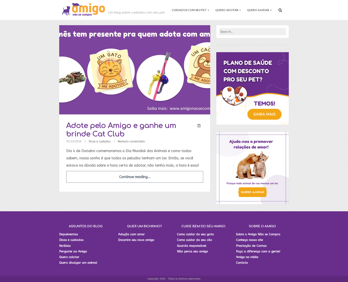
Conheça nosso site (249, 240)
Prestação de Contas (251, 246)
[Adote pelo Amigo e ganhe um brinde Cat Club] (134, 69)
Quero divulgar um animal (78, 262)
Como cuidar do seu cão (194, 240)
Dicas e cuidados (100, 141)
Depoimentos (68, 234)
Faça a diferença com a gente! (258, 251)
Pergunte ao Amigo (73, 251)
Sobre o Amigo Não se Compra (258, 234)
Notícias (65, 246)
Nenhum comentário (131, 141)
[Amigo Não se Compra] (83, 10)
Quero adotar (69, 257)
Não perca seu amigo (192, 251)
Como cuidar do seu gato (195, 234)
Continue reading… (134, 177)
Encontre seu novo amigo (136, 240)
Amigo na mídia (247, 257)
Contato (242, 262)
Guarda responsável (191, 246)
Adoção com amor (131, 234)
